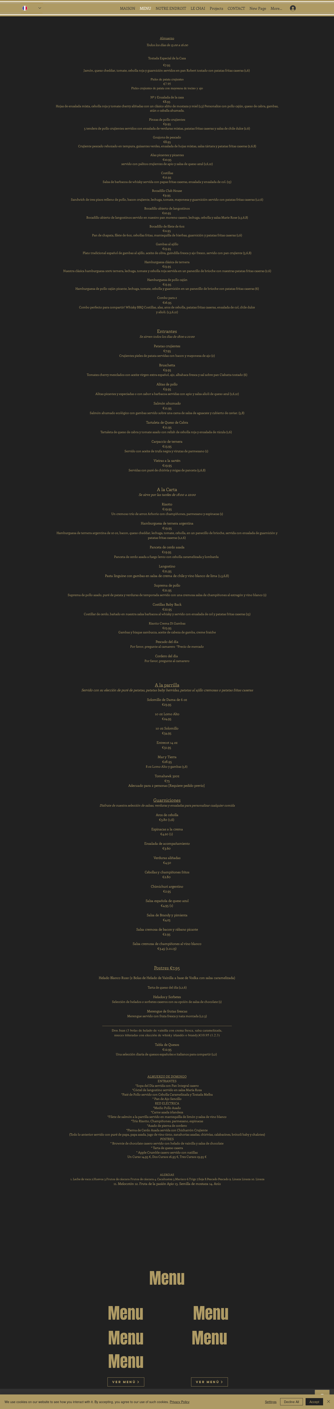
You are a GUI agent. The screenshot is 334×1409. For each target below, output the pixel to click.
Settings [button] (271, 1401)
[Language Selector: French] (31, 8)
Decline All (291, 1401)
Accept (314, 1401)
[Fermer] (328, 1401)
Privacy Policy (179, 1401)
